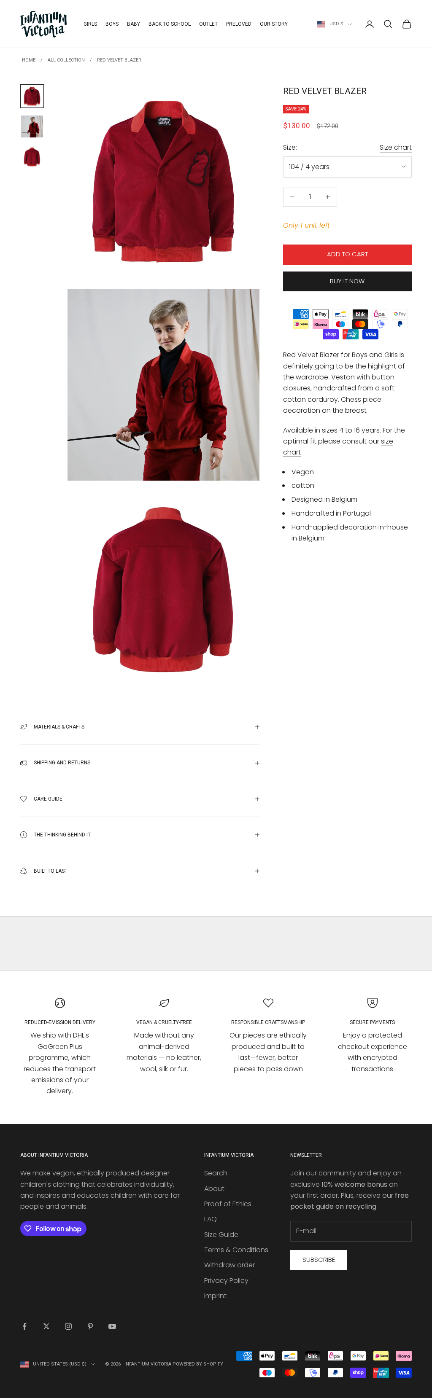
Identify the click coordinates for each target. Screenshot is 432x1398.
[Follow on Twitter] (46, 1326)
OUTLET (208, 24)
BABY (133, 24)
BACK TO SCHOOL (169, 24)
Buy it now (347, 281)
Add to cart (347, 254)
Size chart (396, 147)
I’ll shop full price (341, 797)
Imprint (215, 1296)
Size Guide (221, 1234)
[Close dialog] (412, 593)
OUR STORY (274, 24)
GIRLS (90, 24)
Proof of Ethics (227, 1204)
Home (28, 60)
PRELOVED (238, 24)
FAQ (210, 1219)
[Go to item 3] (32, 157)
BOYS (112, 24)
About (214, 1189)
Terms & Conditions (236, 1250)
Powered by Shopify (198, 1364)
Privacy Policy (226, 1280)
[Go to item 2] (32, 126)
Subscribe (318, 1259)
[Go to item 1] (32, 96)
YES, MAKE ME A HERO (341, 718)
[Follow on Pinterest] (90, 1326)
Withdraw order (229, 1265)
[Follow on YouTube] (112, 1326)
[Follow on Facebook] (24, 1326)
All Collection (66, 60)
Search (215, 1173)
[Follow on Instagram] (68, 1326)
